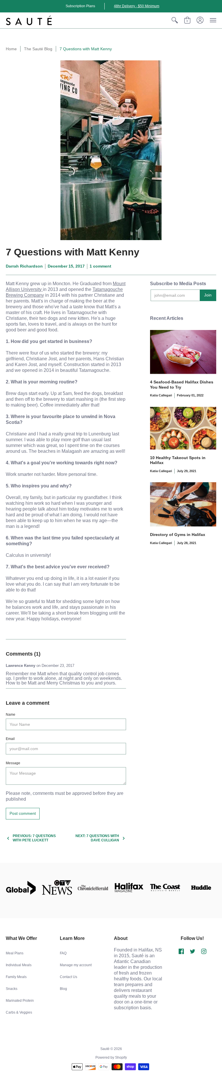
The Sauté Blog (38, 49)
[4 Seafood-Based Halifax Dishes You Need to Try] (183, 352)
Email (10, 739)
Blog (63, 989)
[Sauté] (29, 20)
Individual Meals (19, 965)
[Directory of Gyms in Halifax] (183, 504)
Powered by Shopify (111, 1057)
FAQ (63, 953)
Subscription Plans (80, 6)
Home (11, 49)
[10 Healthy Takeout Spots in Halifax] (183, 428)
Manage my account (76, 965)
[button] (174, 20)
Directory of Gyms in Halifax (177, 534)
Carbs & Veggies (19, 1012)
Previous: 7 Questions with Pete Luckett (34, 838)
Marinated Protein (20, 1001)
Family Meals (16, 977)
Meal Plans (14, 953)
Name (10, 715)
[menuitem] (174, 20)
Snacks (11, 989)
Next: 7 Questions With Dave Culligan (97, 838)
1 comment (100, 266)
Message (13, 763)
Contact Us (68, 977)
